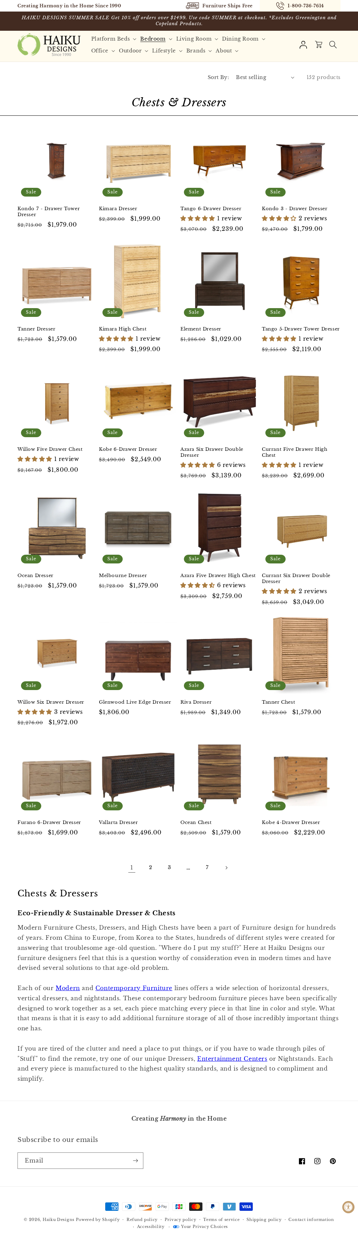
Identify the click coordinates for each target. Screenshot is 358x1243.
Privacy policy (180, 1219)
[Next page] (226, 867)
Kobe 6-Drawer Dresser (128, 449)
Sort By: (218, 77)
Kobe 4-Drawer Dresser (291, 822)
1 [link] (131, 867)
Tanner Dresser (36, 329)
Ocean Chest (196, 822)
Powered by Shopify (98, 1219)
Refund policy (142, 1219)
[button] (114, 39)
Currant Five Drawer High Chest (294, 452)
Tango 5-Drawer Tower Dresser (301, 329)
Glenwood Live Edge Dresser (135, 702)
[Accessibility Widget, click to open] (348, 1207)
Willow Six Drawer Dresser (50, 702)
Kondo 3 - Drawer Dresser (294, 209)
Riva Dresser (196, 702)
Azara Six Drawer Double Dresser (211, 452)
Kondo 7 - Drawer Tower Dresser (48, 212)
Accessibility (151, 1226)
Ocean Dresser (35, 575)
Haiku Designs (58, 1219)
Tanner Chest (278, 702)
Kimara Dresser (118, 209)
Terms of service (221, 1219)
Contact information (311, 1219)
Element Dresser (200, 329)
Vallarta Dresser (118, 822)
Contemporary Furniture (133, 988)
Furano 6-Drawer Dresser (49, 822)
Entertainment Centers (232, 1058)
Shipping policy (264, 1219)
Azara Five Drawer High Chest (218, 575)
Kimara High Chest (122, 329)
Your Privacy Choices (204, 1226)
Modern (68, 988)
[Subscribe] (135, 1160)
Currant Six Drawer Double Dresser (296, 578)
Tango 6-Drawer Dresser (210, 209)
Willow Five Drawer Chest (50, 449)
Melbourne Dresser (123, 575)
